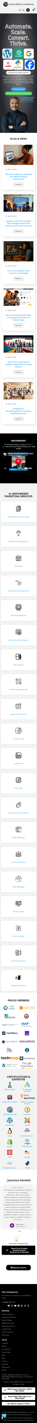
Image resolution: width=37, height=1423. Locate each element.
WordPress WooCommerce (19, 640)
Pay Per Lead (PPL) (18, 961)
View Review (17, 1220)
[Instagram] (25, 1305)
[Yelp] (28, 1305)
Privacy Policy (17, 1415)
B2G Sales (18, 566)
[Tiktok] (21, 1305)
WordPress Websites (18, 615)
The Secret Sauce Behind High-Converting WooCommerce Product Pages (18, 317)
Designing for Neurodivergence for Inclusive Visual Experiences (18, 411)
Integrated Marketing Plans (18, 591)
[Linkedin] (18, 1305)
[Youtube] (15, 1305)
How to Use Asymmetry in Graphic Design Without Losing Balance (18, 364)
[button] (18, 72)
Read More (18, 184)
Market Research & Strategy (18, 517)
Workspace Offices (18, 985)
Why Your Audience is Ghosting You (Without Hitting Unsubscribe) (18, 176)
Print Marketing (18, 936)
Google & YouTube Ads (18, 714)
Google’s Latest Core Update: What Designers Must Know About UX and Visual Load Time (18, 223)
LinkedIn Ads (18, 763)
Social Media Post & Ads (19, 689)
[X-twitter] (12, 1305)
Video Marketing (18, 837)
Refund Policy (27, 1415)
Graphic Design (18, 911)
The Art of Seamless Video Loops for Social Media (18, 272)
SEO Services (18, 665)
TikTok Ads (19, 788)
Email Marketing (18, 887)
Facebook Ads (18, 739)
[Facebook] (8, 1305)
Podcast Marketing (18, 862)
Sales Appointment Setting (18, 813)
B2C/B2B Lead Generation (18, 541)
